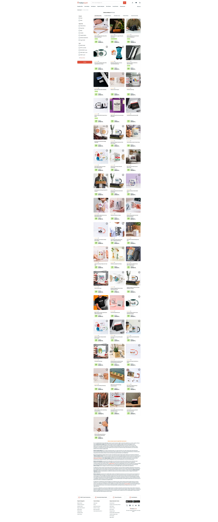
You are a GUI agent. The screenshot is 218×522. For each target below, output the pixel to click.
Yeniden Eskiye (125, 15)
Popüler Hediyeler (100, 6)
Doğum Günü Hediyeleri (81, 507)
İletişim (95, 504)
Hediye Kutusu (79, 514)
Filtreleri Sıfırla (82, 57)
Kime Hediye (86, 6)
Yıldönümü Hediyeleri (80, 504)
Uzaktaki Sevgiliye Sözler (114, 514)
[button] (139, 6)
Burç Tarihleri (112, 509)
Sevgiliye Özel (80, 6)
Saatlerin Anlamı (112, 507)
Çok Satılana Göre (98, 15)
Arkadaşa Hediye (80, 512)
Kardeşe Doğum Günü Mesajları (115, 512)
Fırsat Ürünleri (115, 6)
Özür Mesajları (112, 515)
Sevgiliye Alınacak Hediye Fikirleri (115, 504)
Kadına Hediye (79, 509)
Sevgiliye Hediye (80, 506)
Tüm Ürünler (108, 6)
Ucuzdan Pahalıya (107, 15)
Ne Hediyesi (93, 6)
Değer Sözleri (112, 517)
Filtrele (84, 62)
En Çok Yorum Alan (134, 15)
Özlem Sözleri (112, 506)
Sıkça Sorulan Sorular (97, 506)
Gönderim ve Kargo (97, 507)
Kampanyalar (122, 6)
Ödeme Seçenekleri (97, 509)
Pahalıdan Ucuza (117, 15)
